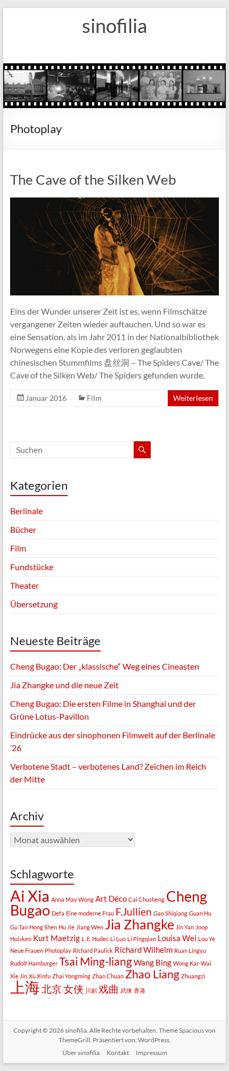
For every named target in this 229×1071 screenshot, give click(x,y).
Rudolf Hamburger (34, 963)
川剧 (91, 990)
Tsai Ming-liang (95, 961)
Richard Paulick (93, 950)
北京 (52, 989)
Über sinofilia (81, 1053)
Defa (58, 913)
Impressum (151, 1053)
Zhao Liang (152, 974)
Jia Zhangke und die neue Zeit (64, 685)
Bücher (23, 529)
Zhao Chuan (108, 976)
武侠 (126, 990)
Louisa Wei (177, 938)
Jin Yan (185, 927)
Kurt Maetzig (56, 938)
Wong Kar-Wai (192, 963)
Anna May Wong (72, 899)
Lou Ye (206, 938)
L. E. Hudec (95, 938)
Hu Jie (67, 927)
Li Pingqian (141, 938)
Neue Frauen (26, 950)
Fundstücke (31, 567)
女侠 (73, 989)
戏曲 (109, 989)
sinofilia (114, 25)
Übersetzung (34, 604)
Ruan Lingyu (190, 950)
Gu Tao (19, 927)
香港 (139, 990)
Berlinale (26, 511)
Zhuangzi (193, 976)
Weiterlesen (193, 397)
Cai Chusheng (146, 899)
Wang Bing (152, 962)
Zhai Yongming (71, 976)
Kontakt (118, 1053)
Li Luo (118, 938)
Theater (24, 585)
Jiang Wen (89, 927)
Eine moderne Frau (90, 913)
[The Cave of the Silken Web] (114, 202)
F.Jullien (134, 912)
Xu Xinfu (40, 976)
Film (94, 397)
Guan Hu (200, 913)
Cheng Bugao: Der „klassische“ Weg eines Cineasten (104, 666)
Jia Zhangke (139, 924)
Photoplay (58, 950)
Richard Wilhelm (143, 949)
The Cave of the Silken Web (93, 179)
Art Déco (111, 898)
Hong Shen (43, 927)
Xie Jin (18, 976)
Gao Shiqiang (170, 913)
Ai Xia (30, 895)
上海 (25, 987)
